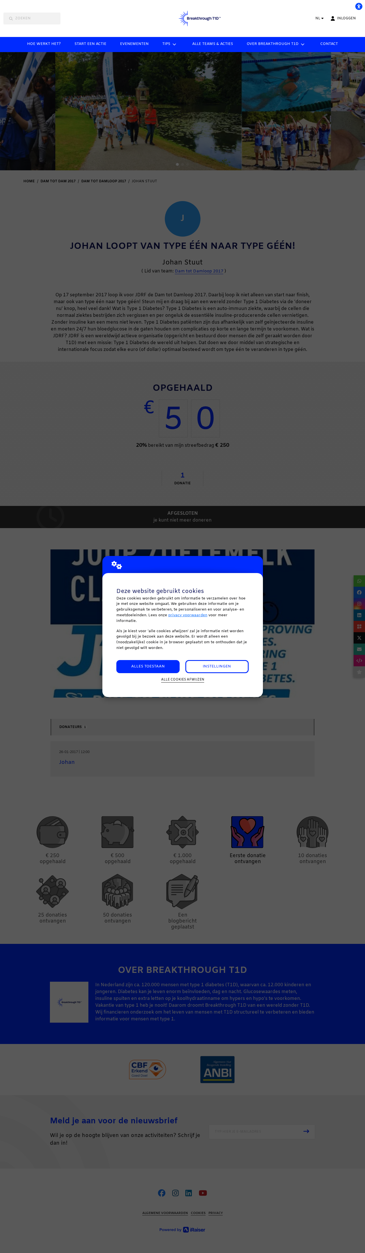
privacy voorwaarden (187, 615)
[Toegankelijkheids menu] (358, 6)
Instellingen (217, 666)
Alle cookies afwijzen (182, 679)
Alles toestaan (148, 666)
